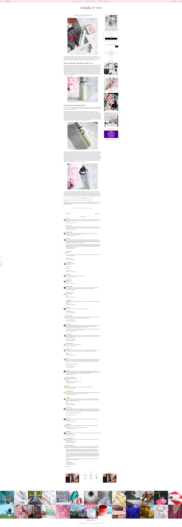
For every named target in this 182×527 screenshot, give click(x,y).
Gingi (67, 385)
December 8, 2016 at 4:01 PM (70, 421)
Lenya (67, 397)
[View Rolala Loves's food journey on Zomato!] (111, 139)
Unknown (67, 424)
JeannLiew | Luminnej (69, 445)
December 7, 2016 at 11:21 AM (71, 304)
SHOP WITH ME (106, 1)
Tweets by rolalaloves (111, 128)
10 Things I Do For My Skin (111, 110)
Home (73, 1)
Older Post (97, 213)
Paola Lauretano (68, 262)
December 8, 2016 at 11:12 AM (71, 382)
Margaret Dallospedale (69, 377)
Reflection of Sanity (72, 319)
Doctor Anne (68, 407)
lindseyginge (73, 339)
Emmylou (67, 238)
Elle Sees (67, 274)
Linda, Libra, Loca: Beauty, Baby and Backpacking (73, 412)
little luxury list (68, 286)
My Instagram (68, 270)
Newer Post (68, 213)
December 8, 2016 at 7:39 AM (70, 374)
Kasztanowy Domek (69, 292)
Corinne (67, 307)
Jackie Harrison (68, 232)
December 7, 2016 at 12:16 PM (71, 331)
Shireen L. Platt (68, 315)
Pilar (66, 417)
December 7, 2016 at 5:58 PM (70, 355)
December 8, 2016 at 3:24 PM (70, 414)
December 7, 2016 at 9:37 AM (70, 283)
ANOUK (67, 303)
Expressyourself (68, 266)
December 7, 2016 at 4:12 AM (70, 222)
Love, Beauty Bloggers (71, 254)
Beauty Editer (68, 251)
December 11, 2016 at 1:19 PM (71, 442)
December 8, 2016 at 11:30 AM (71, 394)
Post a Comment (67, 466)
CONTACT (81, 1)
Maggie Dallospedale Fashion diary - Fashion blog (73, 381)
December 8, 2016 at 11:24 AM (71, 388)
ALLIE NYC (67, 348)
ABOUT (77, 1)
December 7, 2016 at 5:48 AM (70, 235)
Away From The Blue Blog (70, 365)
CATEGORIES (100, 1)
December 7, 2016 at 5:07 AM (70, 229)
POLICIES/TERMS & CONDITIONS (90, 1)
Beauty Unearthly (68, 343)
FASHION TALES (68, 391)
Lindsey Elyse (68, 334)
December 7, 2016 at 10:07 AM (71, 289)
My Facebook (68, 268)
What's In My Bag (111, 75)
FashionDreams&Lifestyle (70, 403)
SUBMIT (111, 38)
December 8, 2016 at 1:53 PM (70, 404)
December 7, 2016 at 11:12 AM (71, 297)
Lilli (66, 218)
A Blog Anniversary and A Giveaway (111, 90)
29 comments (85, 16)
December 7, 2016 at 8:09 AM (70, 259)
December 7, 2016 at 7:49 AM (70, 248)
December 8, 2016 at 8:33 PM (70, 428)
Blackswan (67, 431)
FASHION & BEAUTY (88, 373)
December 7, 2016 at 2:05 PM (70, 340)
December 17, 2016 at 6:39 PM (71, 464)
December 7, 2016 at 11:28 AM (71, 312)
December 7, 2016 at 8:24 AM (70, 271)
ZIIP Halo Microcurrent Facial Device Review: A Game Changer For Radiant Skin (111, 125)
